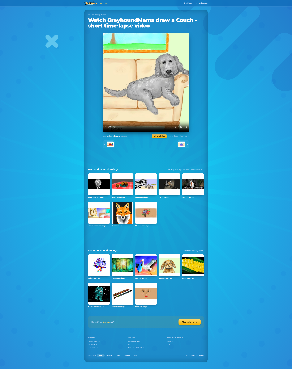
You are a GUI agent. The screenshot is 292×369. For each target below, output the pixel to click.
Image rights (93, 347)
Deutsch (109, 355)
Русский (127, 355)
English (101, 355)
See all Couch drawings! (177, 136)
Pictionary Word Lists (136, 347)
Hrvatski (118, 355)
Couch (103, 15)
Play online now (201, 3)
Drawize (91, 15)
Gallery (97, 15)
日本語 (135, 355)
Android (170, 341)
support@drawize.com (195, 355)
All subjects (187, 3)
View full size (159, 136)
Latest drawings (94, 341)
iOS (168, 344)
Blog (129, 344)
